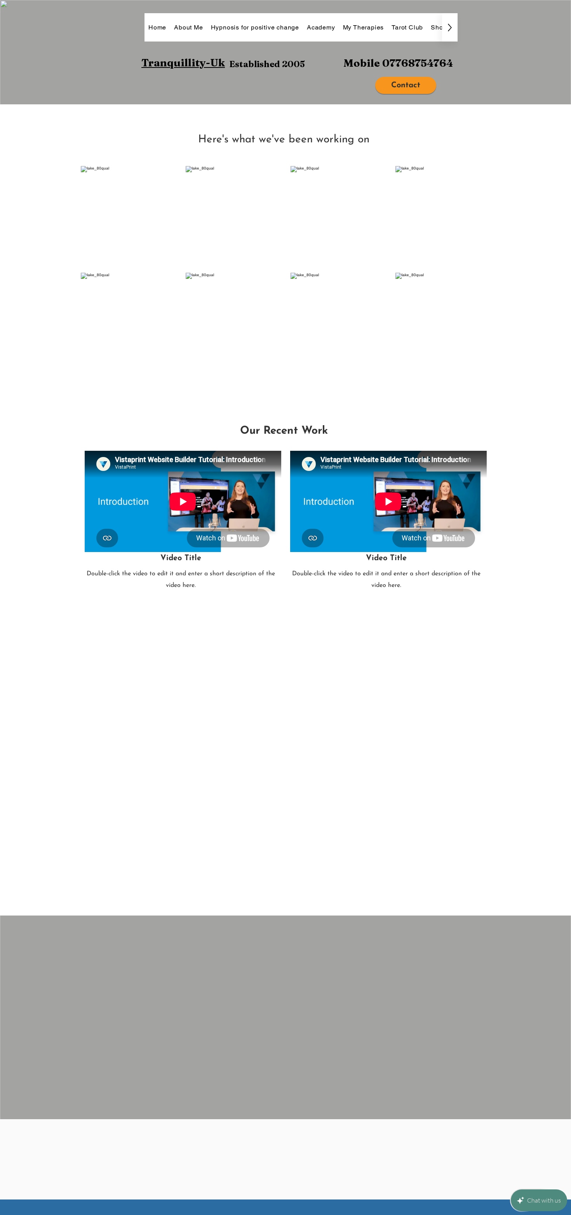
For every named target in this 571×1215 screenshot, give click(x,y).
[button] (129, 215)
